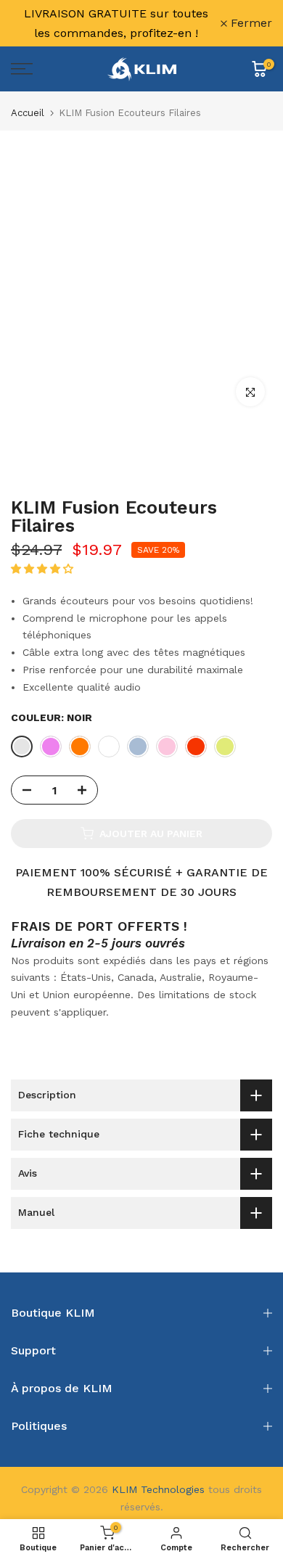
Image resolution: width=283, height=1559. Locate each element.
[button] (44, 569)
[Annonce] (115, 23)
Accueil (27, 112)
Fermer (249, 23)
